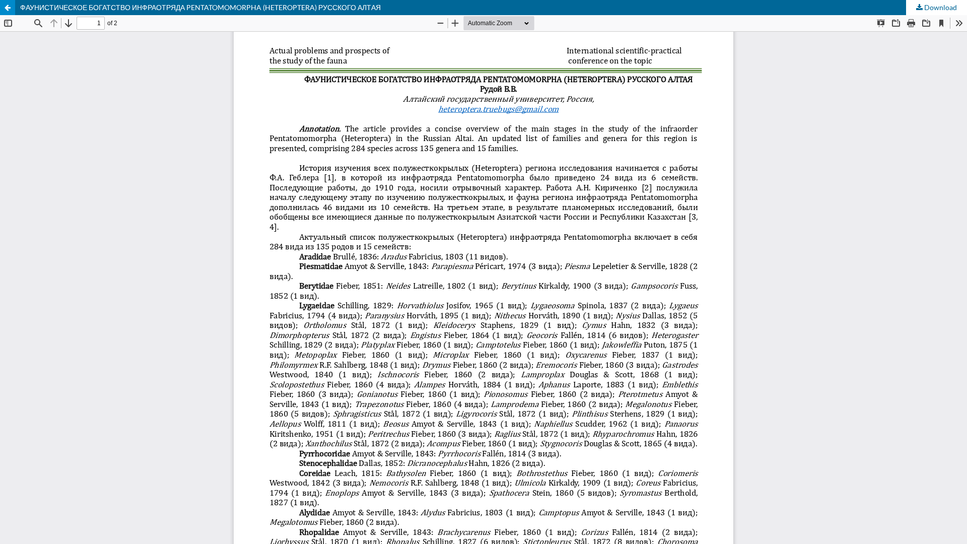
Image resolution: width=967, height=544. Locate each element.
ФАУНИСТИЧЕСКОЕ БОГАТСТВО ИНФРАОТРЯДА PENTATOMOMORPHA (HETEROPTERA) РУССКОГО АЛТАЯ (200, 7)
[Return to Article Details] (7, 7)
